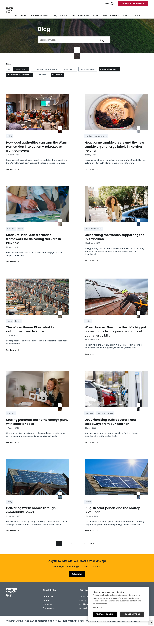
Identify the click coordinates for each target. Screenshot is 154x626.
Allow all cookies (104, 614)
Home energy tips (88, 69)
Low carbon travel (80, 15)
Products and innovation (18, 75)
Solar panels (42, 75)
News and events (110, 15)
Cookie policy (85, 604)
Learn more (97, 607)
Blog (95, 15)
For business (49, 608)
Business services (39, 15)
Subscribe (77, 574)
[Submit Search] (102, 40)
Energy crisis (20, 69)
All (9, 69)
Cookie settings (132, 614)
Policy (126, 15)
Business (56, 75)
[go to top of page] (150, 622)
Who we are (20, 15)
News (20, 228)
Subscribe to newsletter (133, 3)
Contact (137, 15)
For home (47, 604)
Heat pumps (69, 69)
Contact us (48, 596)
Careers (47, 600)
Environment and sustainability (46, 69)
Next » (92, 543)
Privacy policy (86, 600)
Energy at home (59, 15)
